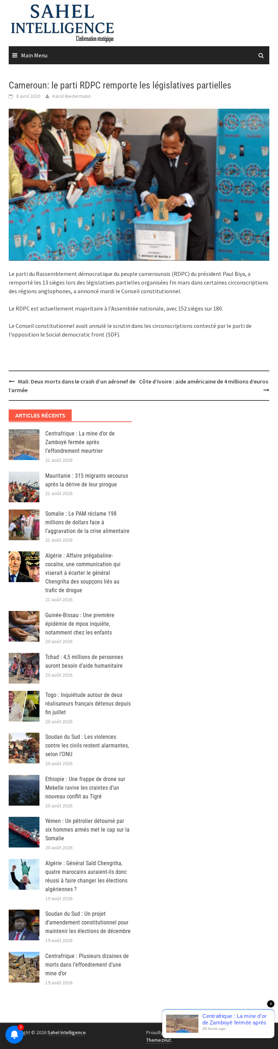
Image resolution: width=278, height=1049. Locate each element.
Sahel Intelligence (66, 1032)
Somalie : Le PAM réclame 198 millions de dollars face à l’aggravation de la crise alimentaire (87, 522)
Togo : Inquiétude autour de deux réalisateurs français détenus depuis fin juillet (88, 704)
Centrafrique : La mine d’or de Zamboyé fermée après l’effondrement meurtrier (80, 442)
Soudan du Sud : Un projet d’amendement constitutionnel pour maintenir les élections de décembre (88, 922)
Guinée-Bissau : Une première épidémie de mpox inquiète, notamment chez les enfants (79, 624)
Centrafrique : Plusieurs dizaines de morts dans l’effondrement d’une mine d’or (87, 965)
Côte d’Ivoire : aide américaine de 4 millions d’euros (204, 381)
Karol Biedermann (71, 96)
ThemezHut (158, 1040)
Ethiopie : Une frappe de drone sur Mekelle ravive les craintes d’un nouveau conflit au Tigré (85, 788)
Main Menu (34, 55)
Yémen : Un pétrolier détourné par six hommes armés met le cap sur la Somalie (87, 830)
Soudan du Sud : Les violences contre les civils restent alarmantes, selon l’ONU (87, 745)
